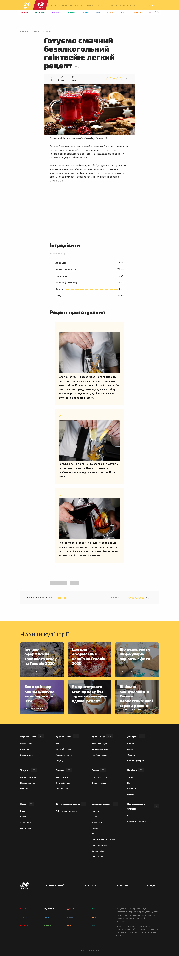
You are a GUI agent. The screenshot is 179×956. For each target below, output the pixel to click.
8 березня (96, 834)
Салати (91, 5)
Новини (25, 12)
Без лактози (133, 816)
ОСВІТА (71, 926)
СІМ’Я (93, 917)
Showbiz (56, 12)
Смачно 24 (25, 31)
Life (149, 12)
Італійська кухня (100, 755)
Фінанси (137, 12)
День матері (97, 857)
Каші (58, 744)
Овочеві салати (63, 783)
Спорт (85, 12)
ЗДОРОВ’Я (49, 909)
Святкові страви (104, 803)
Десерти (103, 5)
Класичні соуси (99, 783)
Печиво (130, 794)
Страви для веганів (136, 822)
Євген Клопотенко (131, 709)
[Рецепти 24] (26, 5)
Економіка (40, 12)
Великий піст (98, 851)
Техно (98, 12)
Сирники (131, 744)
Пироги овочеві (27, 783)
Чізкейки (131, 789)
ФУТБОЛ (48, 926)
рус (156, 5)
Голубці (59, 761)
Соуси (98, 769)
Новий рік (96, 811)
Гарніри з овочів (64, 755)
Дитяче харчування (70, 803)
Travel (123, 12)
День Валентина (99, 845)
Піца (129, 783)
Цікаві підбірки (34, 671)
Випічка (134, 769)
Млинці (130, 749)
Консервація (117, 5)
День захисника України (103, 840)
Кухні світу (101, 736)
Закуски (27, 769)
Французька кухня (100, 749)
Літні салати (62, 789)
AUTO (70, 917)
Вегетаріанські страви (142, 806)
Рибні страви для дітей (67, 811)
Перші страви (59, 5)
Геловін (95, 817)
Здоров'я (70, 12)
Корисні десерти (135, 761)
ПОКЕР (94, 926)
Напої (36, 31)
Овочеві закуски (28, 777)
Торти (130, 777)
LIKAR (93, 909)
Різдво (95, 828)
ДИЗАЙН (71, 909)
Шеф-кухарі (121, 886)
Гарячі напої (49, 31)
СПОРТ (47, 917)
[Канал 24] (39, 5)
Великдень (97, 823)
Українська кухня (100, 744)
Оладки (131, 755)
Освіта (110, 12)
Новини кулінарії (55, 886)
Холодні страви (63, 749)
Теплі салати (62, 777)
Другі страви (77, 5)
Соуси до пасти (99, 777)
